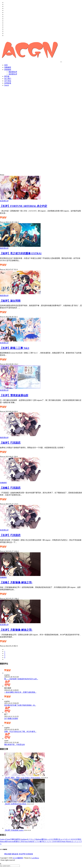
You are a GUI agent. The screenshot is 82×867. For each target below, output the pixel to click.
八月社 (21, 841)
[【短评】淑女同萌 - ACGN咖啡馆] (20, 293)
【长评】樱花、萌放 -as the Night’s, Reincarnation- (22, 778)
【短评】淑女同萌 (10, 300)
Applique (23, 839)
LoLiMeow (35, 858)
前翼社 (16, 841)
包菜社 (56, 839)
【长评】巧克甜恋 (10, 535)
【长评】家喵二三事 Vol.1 (14, 348)
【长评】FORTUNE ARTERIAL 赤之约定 (23, 206)
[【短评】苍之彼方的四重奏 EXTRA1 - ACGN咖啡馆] (20, 246)
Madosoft (38, 839)
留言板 (6, 76)
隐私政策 (15, 854)
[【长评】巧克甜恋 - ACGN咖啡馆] (20, 528)
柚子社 (42, 841)
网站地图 (7, 854)
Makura (2, 841)
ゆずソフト (35, 841)
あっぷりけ (49, 839)
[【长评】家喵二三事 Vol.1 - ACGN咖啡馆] (20, 341)
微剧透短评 (13, 72)
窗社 (43, 839)
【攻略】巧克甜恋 (10, 487)
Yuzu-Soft (27, 841)
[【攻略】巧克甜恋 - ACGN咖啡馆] (20, 481)
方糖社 (12, 839)
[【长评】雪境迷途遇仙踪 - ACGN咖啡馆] (20, 388)
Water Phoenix (67, 841)
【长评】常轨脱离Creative (14, 830)
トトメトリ (49, 841)
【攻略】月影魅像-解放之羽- (16, 582)
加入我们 (7, 78)
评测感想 (7, 69)
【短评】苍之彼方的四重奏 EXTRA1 (21, 253)
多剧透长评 (13, 74)
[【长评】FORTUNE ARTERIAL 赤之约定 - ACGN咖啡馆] (20, 199)
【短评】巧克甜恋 (10, 442)
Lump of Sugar (5, 839)
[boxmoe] (30, 61)
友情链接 (7, 83)
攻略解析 (7, 67)
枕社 (79, 839)
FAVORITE (57, 841)
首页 (6, 65)
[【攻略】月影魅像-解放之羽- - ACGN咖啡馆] (20, 575)
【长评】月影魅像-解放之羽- (16, 629)
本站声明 (22, 854)
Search (6, 85)
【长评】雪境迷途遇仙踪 (14, 395)
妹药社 (17, 839)
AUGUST (74, 839)
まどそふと (31, 839)
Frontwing (10, 841)
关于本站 (7, 81)
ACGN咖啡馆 (18, 858)
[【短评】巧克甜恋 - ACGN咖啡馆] (20, 435)
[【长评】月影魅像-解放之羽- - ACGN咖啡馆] (20, 623)
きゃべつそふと (65, 839)
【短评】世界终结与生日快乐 (15, 804)
